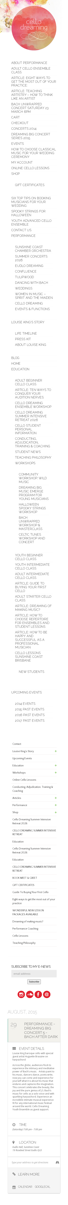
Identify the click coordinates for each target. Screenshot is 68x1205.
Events (17, 143)
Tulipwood (24, 277)
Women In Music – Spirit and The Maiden (34, 296)
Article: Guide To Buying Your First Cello (30, 587)
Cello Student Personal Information (28, 429)
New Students (31, 672)
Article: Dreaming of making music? (33, 608)
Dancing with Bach (31, 283)
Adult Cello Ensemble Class (31, 70)
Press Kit (23, 339)
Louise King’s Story (28, 322)
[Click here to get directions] (57, 1162)
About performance (29, 63)
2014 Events (25, 703)
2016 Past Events (30, 715)
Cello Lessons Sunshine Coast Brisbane (29, 656)
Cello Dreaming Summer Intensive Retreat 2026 (31, 416)
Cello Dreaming (29, 303)
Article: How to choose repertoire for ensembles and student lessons (32, 621)
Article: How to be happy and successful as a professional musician (31, 640)
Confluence (26, 271)
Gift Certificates (30, 185)
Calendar (25, 1186)
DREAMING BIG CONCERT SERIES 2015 (30, 136)
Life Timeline (26, 333)
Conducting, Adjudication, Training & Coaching (32, 442)
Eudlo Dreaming (29, 266)
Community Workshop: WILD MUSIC (33, 478)
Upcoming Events (26, 692)
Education (20, 369)
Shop (15, 174)
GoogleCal (42, 1186)
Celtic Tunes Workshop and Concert (32, 538)
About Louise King (30, 345)
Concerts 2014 (23, 128)
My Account (22, 162)
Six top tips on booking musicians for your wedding (31, 201)
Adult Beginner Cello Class (28, 382)
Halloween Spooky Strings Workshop (32, 508)
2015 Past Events (29, 709)
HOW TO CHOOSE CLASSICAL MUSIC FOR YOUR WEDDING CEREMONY (33, 153)
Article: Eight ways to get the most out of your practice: (33, 81)
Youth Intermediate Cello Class (32, 566)
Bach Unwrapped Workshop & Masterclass (30, 523)
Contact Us (21, 230)
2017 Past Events (30, 720)
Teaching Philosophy (33, 457)
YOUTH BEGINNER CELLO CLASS (29, 557)
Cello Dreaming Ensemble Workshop (33, 405)
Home (16, 363)
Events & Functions (32, 309)
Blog (15, 358)
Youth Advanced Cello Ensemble (31, 222)
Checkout (19, 123)
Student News (28, 452)
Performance (23, 236)
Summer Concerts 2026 (31, 258)
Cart (15, 117)
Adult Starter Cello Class (33, 598)
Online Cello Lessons (30, 168)
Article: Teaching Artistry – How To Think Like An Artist (32, 94)
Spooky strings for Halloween (28, 213)
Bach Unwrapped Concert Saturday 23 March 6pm (30, 108)
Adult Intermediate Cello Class (32, 576)
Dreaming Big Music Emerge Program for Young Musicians (34, 493)
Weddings (23, 288)
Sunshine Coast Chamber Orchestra (33, 249)
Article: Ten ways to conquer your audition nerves (33, 393)
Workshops (25, 463)
